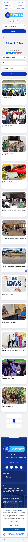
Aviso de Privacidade (7, 533)
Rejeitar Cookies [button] (14, 521)
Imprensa (13, 37)
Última (14, 426)
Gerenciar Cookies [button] (14, 529)
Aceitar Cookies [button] (14, 525)
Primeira (14, 416)
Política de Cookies (20, 532)
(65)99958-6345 (14, 462)
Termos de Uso (14, 533)
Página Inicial (5, 37)
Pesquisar (14, 31)
